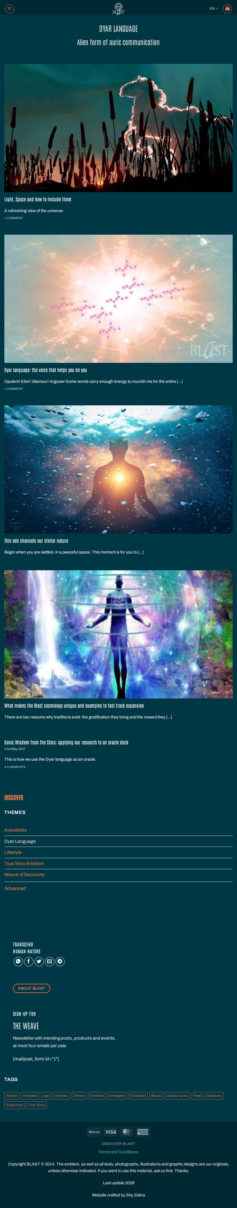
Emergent (117, 1096)
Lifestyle (13, 852)
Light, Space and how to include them (37, 199)
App (46, 1096)
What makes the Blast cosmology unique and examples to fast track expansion (74, 705)
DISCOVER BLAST (118, 1144)
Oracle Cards (177, 1096)
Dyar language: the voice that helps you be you (45, 370)
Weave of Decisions (24, 874)
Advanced (15, 888)
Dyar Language (20, 841)
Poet (197, 1096)
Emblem (97, 1096)
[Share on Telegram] (60, 961)
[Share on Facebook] (29, 961)
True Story (36, 1105)
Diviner (79, 1096)
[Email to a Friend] (49, 961)
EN (212, 8)
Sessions (214, 1096)
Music (156, 1096)
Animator (30, 1096)
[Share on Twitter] (39, 961)
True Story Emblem (24, 863)
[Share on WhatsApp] (18, 961)
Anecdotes (15, 830)
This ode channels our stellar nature (36, 540)
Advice (11, 1096)
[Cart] (227, 9)
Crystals (61, 1096)
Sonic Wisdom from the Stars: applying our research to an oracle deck (66, 742)
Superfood (14, 1105)
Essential (138, 1096)
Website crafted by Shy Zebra (118, 1195)
